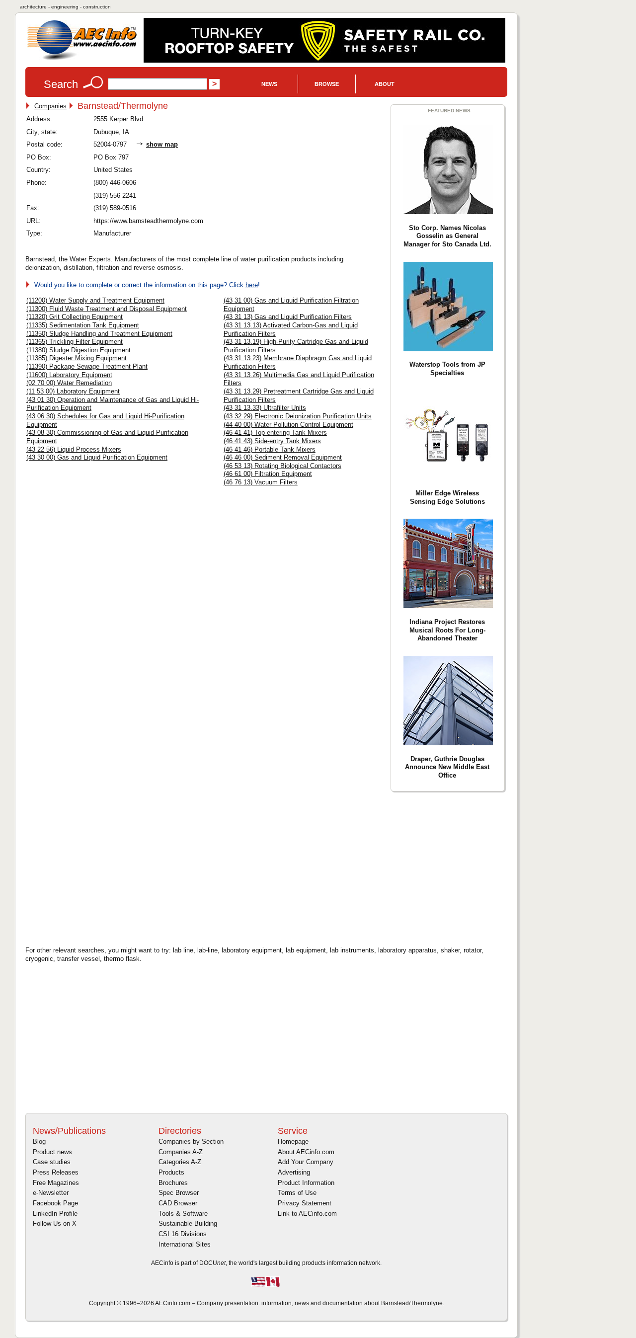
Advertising (294, 1172)
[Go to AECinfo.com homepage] (82, 59)
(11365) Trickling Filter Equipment (74, 341)
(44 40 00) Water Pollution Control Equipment (288, 424)
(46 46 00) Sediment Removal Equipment (283, 457)
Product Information (306, 1182)
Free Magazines (56, 1182)
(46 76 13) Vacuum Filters (261, 482)
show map (162, 144)
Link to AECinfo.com (307, 1213)
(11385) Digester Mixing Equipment (76, 358)
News (269, 84)
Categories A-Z (180, 1162)
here (251, 285)
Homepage (293, 1141)
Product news (52, 1152)
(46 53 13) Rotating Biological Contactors (282, 466)
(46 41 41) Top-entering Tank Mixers (275, 432)
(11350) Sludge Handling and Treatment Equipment (99, 333)
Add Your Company (305, 1162)
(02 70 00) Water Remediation (69, 383)
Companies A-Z (181, 1152)
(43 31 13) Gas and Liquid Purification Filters (288, 316)
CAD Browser (178, 1203)
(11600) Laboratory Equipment (69, 375)
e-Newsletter (51, 1192)
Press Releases (56, 1172)
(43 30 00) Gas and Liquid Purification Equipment (96, 457)
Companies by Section (191, 1141)
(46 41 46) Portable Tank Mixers (270, 449)
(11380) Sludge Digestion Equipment (78, 350)
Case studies (52, 1162)
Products (171, 1172)
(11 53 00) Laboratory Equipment (73, 391)
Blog (39, 1141)
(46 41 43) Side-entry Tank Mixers (272, 441)
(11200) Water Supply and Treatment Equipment (95, 300)
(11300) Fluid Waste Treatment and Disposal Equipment (106, 309)
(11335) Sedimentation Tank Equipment (82, 325)
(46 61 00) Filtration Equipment (268, 473)
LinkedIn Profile (55, 1213)
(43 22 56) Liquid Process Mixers (73, 449)
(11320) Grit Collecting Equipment (74, 316)
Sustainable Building (188, 1223)
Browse (327, 84)
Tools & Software (183, 1213)
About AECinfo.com (306, 1152)
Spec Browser (179, 1192)
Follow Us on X (55, 1223)
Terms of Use (297, 1192)
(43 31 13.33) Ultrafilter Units (265, 407)
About (385, 84)
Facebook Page (55, 1203)
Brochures (173, 1182)
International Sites (185, 1244)
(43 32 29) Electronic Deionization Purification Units (298, 416)
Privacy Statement (304, 1203)
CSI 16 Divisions (183, 1234)
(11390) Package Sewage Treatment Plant (87, 366)
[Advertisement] (109, 867)
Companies (50, 106)
